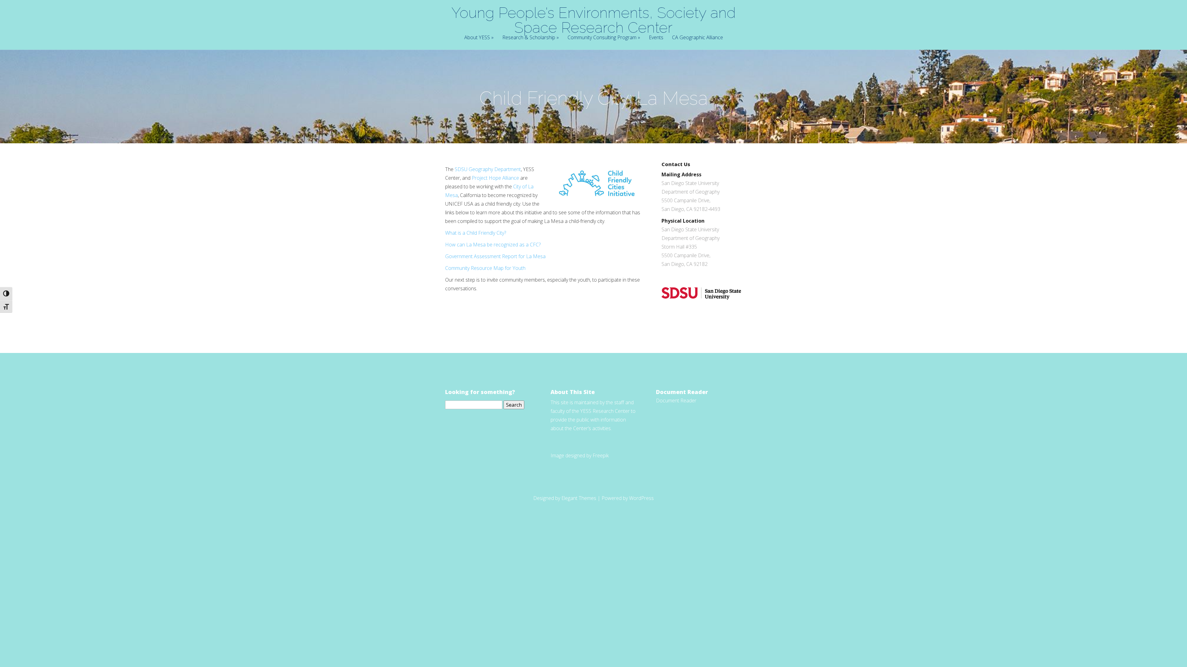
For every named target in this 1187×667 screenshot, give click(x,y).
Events (656, 38)
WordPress (641, 498)
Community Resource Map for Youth (486, 268)
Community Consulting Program (602, 38)
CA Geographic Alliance (697, 38)
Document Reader (676, 400)
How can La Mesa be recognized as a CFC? (493, 244)
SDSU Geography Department (488, 169)
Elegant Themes (578, 498)
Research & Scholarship (528, 38)
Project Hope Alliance (495, 177)
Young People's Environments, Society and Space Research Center (593, 20)
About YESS (477, 38)
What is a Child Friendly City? (475, 232)
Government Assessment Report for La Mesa (495, 256)
